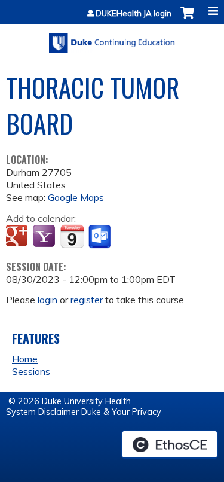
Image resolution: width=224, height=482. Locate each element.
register (86, 300)
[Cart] (187, 18)
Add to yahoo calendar (45, 237)
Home (25, 359)
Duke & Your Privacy (121, 412)
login (47, 300)
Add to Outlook (100, 237)
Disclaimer (58, 412)
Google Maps (76, 197)
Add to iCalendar (72, 236)
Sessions (31, 371)
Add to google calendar (18, 237)
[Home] (112, 38)
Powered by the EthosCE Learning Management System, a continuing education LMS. (169, 444)
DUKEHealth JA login (133, 13)
